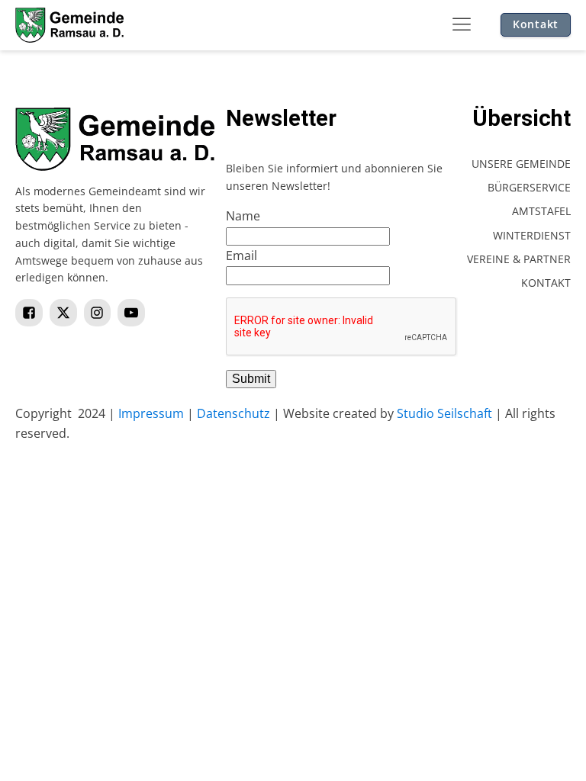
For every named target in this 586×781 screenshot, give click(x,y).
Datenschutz (233, 413)
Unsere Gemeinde (521, 163)
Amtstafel (541, 211)
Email (241, 255)
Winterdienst (532, 235)
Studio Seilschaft (444, 413)
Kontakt (536, 24)
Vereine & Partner (519, 259)
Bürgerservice (529, 187)
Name (243, 215)
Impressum (151, 413)
